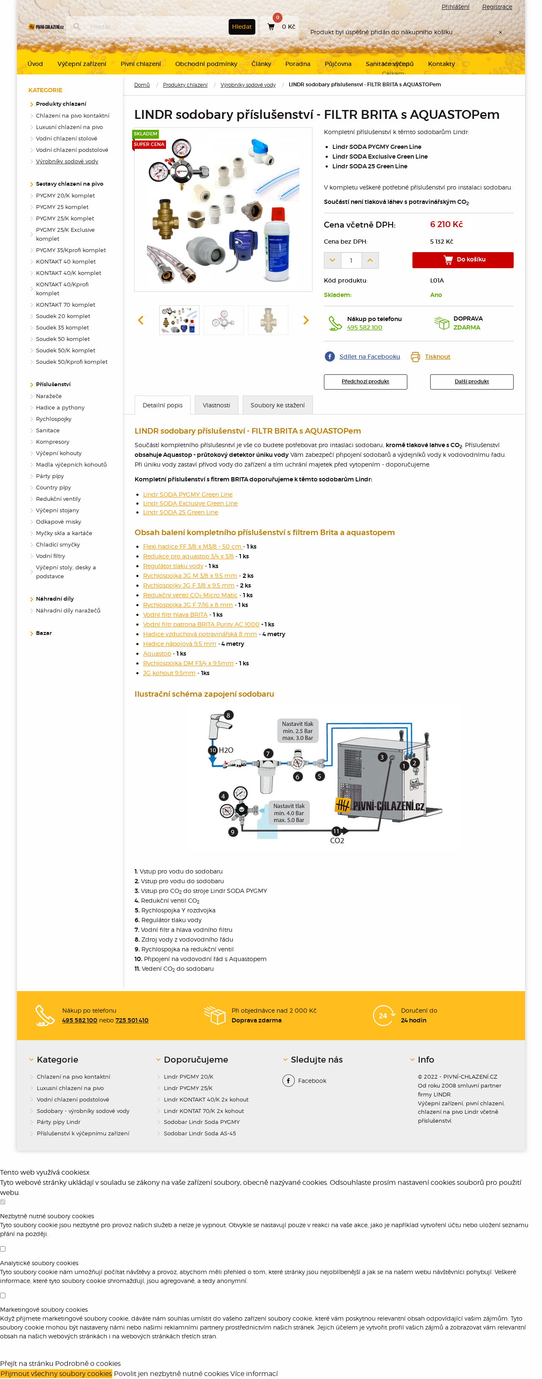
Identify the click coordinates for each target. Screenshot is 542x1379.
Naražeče (49, 396)
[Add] (370, 260)
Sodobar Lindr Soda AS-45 (200, 1133)
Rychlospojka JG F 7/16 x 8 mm (188, 604)
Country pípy (53, 487)
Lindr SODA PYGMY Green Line (376, 147)
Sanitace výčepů (390, 64)
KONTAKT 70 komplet (65, 304)
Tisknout (438, 356)
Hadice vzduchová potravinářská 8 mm (200, 633)
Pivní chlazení (141, 64)
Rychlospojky (54, 418)
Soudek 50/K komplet (65, 350)
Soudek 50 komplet (63, 338)
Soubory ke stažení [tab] (278, 405)
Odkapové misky (58, 521)
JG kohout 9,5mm (169, 672)
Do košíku (471, 260)
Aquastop (157, 653)
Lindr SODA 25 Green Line (369, 167)
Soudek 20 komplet (63, 316)
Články (261, 64)
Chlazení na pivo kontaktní (72, 115)
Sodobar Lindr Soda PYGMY (202, 1121)
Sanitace (48, 430)
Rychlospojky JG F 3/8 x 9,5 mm (189, 585)
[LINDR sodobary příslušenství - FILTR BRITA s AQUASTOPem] (223, 210)
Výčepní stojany (57, 510)
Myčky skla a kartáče (64, 533)
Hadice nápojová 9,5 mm (179, 643)
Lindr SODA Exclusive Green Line (380, 157)
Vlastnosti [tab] (216, 405)
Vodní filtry (50, 555)
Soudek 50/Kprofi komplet (72, 361)
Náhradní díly (55, 599)
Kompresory (52, 441)
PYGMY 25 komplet (62, 206)
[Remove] (332, 260)
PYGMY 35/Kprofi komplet (71, 250)
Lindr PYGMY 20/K (188, 1076)
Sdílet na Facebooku (370, 356)
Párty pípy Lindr (58, 1121)
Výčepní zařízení (82, 64)
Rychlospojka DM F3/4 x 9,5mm (188, 663)
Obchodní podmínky (206, 64)
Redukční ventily (58, 498)
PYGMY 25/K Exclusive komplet (65, 234)
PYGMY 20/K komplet (65, 195)
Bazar (44, 633)
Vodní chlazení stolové (66, 138)
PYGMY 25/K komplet (65, 218)
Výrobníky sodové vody (248, 85)
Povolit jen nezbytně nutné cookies (171, 1374)
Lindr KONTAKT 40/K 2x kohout (206, 1099)
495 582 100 (364, 327)
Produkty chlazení (185, 85)
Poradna (297, 64)
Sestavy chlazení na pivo (69, 184)
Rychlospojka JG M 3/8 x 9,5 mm (190, 575)
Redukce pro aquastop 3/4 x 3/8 (188, 556)
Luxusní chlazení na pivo (69, 127)
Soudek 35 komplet (62, 327)
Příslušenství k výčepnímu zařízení (83, 1133)
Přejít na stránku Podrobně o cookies (60, 1364)
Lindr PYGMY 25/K (188, 1088)
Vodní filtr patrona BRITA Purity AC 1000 (201, 624)
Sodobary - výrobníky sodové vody (83, 1110)
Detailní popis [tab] (163, 405)
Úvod (35, 64)
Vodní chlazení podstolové (72, 149)
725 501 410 (132, 1021)
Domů (142, 85)
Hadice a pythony (60, 407)
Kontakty (441, 64)
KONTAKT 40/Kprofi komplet (62, 289)
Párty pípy (50, 475)
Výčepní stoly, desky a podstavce (66, 572)
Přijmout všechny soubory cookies (56, 1374)
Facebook (312, 1080)
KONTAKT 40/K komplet (68, 272)
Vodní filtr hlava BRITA (175, 614)
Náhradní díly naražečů (68, 610)
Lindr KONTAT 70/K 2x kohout (204, 1110)
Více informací (254, 1374)
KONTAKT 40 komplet (66, 261)
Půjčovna (338, 64)
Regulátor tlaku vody (173, 565)
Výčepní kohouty (59, 453)
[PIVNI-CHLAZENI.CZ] (46, 26)
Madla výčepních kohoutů (71, 464)
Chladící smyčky (58, 544)
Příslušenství (53, 384)
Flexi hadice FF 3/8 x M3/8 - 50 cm (193, 546)
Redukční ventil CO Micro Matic (190, 595)
